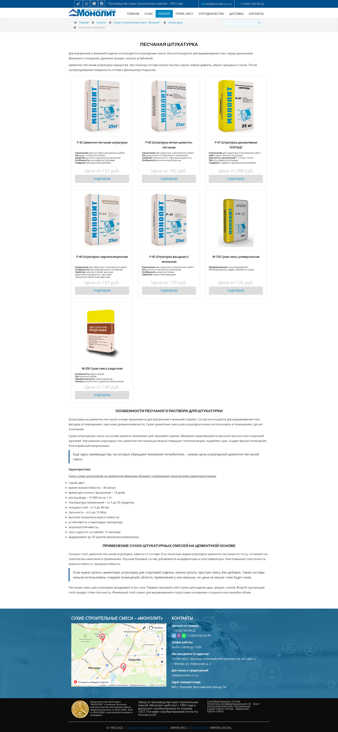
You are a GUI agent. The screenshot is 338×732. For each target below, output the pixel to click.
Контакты (256, 14)
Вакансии (242, 709)
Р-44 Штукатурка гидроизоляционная (102, 257)
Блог (256, 704)
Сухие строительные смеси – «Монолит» (117, 618)
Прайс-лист (184, 14)
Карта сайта (215, 711)
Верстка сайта (198, 728)
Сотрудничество (211, 14)
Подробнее (102, 179)
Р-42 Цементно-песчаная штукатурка (102, 142)
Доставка (236, 14)
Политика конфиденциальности (229, 704)
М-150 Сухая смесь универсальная (235, 257)
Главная (133, 14)
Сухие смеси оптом (220, 709)
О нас (149, 14)
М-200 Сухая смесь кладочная (102, 368)
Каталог (164, 14)
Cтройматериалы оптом (223, 701)
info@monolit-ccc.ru (218, 4)
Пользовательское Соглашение (229, 706)
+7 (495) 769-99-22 (252, 4)
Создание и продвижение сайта (146, 728)
